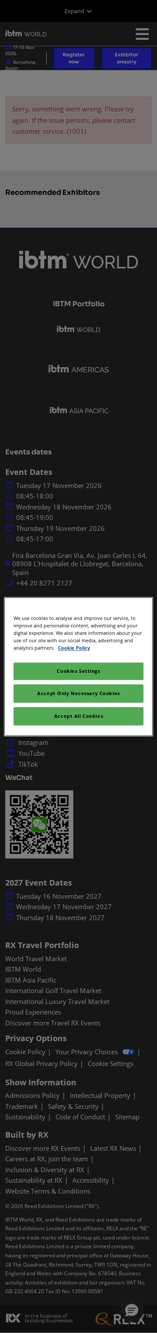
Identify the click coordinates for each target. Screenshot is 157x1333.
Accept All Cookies (78, 716)
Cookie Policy (74, 647)
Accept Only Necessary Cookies (78, 693)
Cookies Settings (78, 671)
